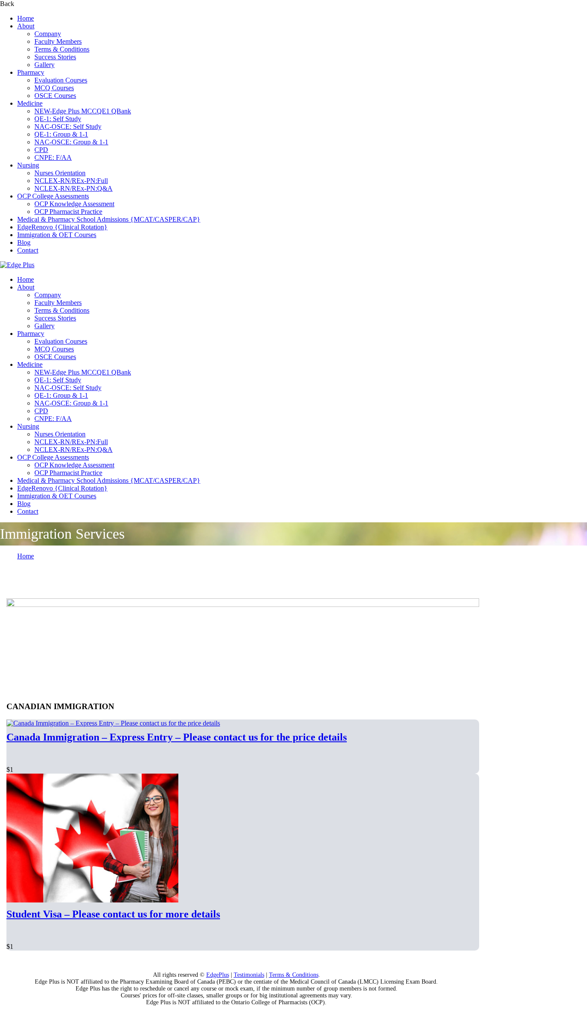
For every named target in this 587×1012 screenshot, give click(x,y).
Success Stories (55, 57)
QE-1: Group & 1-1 (61, 134)
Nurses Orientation (60, 173)
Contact (27, 250)
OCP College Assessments (53, 196)
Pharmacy (30, 72)
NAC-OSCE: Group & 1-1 (71, 142)
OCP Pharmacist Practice (68, 211)
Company (47, 33)
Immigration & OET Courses (56, 234)
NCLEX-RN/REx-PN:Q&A (73, 188)
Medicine (30, 103)
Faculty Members (58, 41)
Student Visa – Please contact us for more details (113, 914)
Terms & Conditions (61, 49)
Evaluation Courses (60, 80)
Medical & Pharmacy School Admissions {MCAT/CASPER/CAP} (108, 219)
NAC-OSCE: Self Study (67, 126)
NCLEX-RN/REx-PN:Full (71, 180)
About (25, 26)
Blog (24, 242)
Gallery (44, 64)
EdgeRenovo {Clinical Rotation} (62, 227)
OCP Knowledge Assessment (74, 203)
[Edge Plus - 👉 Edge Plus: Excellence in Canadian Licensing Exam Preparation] (17, 264)
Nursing (28, 165)
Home (25, 18)
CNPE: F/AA (53, 157)
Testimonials (249, 975)
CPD (41, 149)
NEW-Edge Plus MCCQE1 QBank (82, 111)
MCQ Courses (54, 87)
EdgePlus (217, 975)
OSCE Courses (55, 95)
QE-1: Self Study (57, 118)
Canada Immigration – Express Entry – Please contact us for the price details (176, 737)
